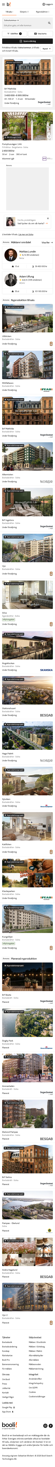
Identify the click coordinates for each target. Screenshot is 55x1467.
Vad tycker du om (30, 223)
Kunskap (5, 1351)
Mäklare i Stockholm (37, 1342)
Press (4, 1384)
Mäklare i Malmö (35, 1351)
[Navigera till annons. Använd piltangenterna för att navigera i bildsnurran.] (27, 72)
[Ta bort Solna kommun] (18, 20)
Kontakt (5, 1392)
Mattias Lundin (27, 251)
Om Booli (6, 1379)
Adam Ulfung (26, 276)
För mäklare (7, 1369)
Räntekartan (7, 1355)
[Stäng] (48, 218)
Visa (46, 242)
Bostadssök (7, 1342)
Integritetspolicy (36, 1383)
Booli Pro (6, 1360)
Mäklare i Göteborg (37, 1346)
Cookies (32, 1392)
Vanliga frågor (8, 1397)
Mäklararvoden (35, 1364)
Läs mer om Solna (25, 234)
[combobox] (18, 25)
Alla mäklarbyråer (36, 1355)
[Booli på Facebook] (51, 1426)
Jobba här (6, 1388)
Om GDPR (33, 1388)
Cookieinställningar (37, 1396)
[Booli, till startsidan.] (9, 4)
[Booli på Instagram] (45, 1426)
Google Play (7, 1407)
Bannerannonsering (10, 1364)
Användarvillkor (35, 1379)
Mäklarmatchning (36, 1369)
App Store (6, 1412)
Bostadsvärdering (9, 1346)
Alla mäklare (34, 1360)
